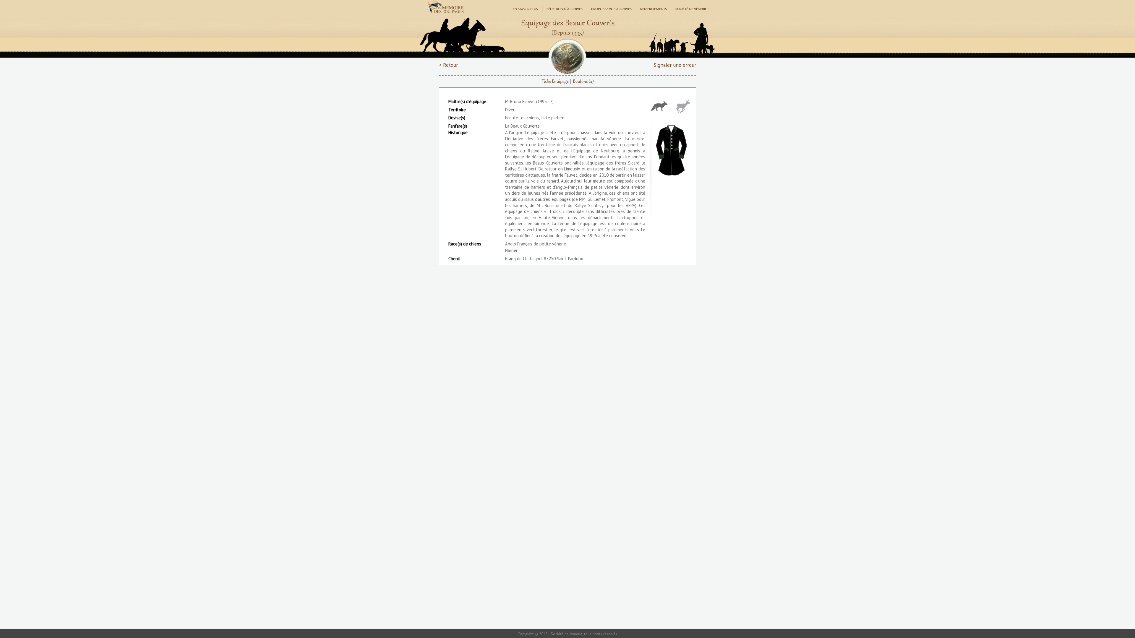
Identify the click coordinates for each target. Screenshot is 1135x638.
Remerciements (653, 9)
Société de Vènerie (691, 9)
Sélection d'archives (565, 9)
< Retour (448, 64)
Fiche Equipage (555, 81)
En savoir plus (525, 9)
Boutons (583, 81)
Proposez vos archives (611, 9)
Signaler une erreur (675, 64)
